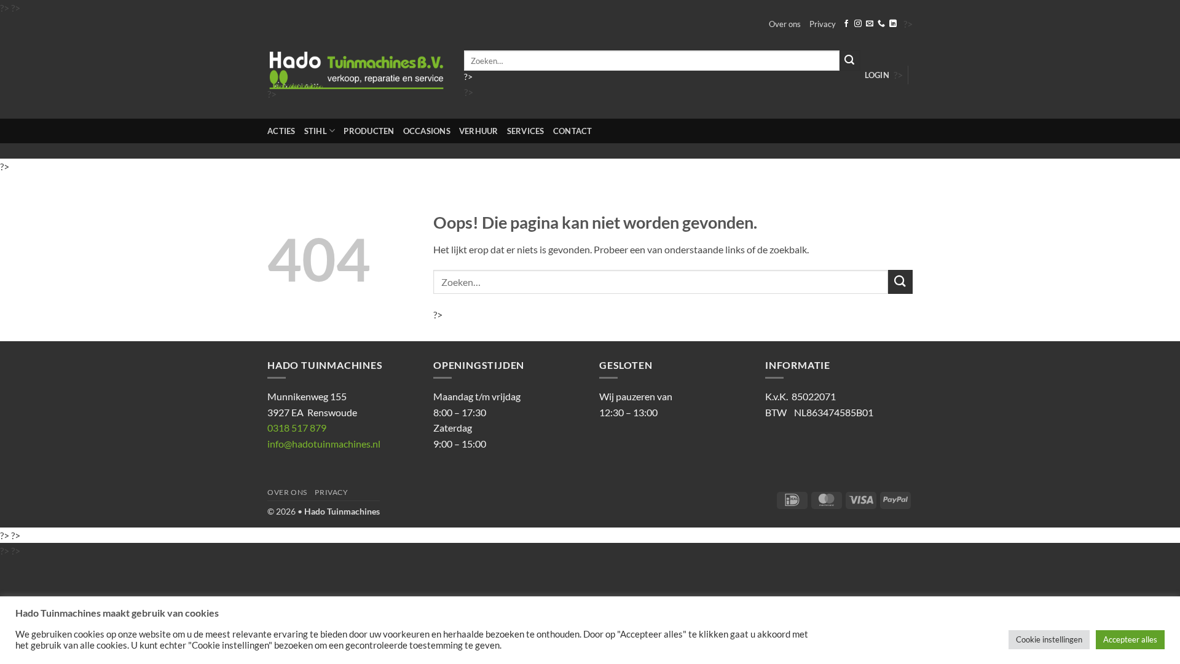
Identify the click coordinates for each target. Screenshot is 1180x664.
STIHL (315, 131)
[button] (877, 75)
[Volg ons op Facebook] (846, 24)
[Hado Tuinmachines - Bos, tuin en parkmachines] (356, 70)
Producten (369, 131)
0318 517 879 (296, 427)
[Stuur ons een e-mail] (869, 24)
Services (526, 131)
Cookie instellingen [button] (1049, 639)
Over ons (785, 24)
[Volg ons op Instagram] (858, 24)
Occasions (426, 131)
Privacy (822, 24)
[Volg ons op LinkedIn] (893, 24)
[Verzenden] (850, 60)
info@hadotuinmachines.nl (323, 443)
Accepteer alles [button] (1130, 639)
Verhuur (478, 131)
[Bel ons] (881, 24)
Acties (281, 131)
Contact (572, 131)
